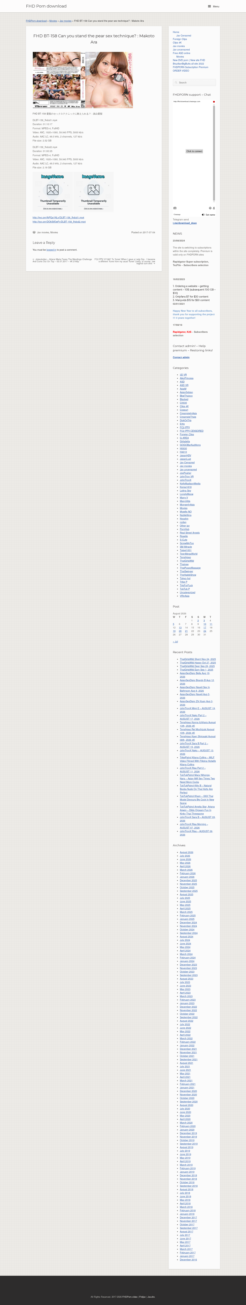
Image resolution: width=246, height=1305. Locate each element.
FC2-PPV (185, 427)
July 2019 (185, 1150)
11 (211, 624)
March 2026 (186, 869)
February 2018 (188, 1210)
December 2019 (188, 1133)
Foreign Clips (180, 39)
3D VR (183, 374)
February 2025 (188, 915)
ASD (182, 381)
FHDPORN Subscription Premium (190, 67)
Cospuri (184, 409)
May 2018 (185, 1199)
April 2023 (185, 992)
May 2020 (185, 1115)
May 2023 (185, 989)
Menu (215, 6)
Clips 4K (177, 42)
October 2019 (187, 1140)
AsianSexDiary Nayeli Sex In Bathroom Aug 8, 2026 (195, 688)
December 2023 (188, 964)
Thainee (184, 564)
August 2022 (186, 1020)
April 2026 (185, 866)
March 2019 (186, 1164)
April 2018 (185, 1203)
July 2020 (185, 1108)
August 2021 (186, 1063)
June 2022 (185, 1027)
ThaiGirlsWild (187, 560)
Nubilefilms (185, 515)
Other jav (185, 525)
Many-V (184, 497)
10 (204, 624)
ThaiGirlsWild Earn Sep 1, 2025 (196, 669)
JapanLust (185, 459)
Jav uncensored (181, 49)
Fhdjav (142, 1296)
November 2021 (188, 1052)
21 (186, 631)
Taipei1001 (186, 550)
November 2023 (188, 968)
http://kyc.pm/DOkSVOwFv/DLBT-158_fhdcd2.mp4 (59, 221)
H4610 (183, 452)
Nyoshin (184, 518)
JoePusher (185, 473)
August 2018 (186, 1189)
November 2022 (188, 1010)
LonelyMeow (186, 494)
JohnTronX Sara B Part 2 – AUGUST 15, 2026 (194, 745)
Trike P (183, 581)
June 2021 (185, 1070)
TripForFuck (186, 585)
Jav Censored (183, 35)
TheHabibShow (188, 574)
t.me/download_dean (185, 223)
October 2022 (187, 1013)
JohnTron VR (187, 476)
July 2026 (185, 855)
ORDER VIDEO (181, 70)
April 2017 (185, 1245)
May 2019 (185, 1157)
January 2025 (187, 919)
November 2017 (188, 1221)
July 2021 (185, 1066)
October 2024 (187, 929)
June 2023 (185, 985)
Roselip (184, 536)
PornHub (184, 529)
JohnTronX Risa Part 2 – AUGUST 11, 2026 (193, 769)
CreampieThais (188, 416)
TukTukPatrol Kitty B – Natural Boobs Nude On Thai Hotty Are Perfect (196, 789)
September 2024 (189, 933)
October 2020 (187, 1098)
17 (204, 627)
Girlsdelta (185, 441)
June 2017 (185, 1238)
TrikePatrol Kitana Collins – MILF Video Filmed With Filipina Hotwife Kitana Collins (198, 761)
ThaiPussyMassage (190, 567)
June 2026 (185, 859)
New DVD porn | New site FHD (189, 60)
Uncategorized (187, 592)
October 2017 (187, 1224)
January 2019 (187, 1171)
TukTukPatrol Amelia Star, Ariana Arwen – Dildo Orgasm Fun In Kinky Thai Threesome (197, 810)
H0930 (183, 448)
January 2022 (187, 1045)
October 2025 (187, 887)
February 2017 (188, 1252)
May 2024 (185, 947)
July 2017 (185, 1235)
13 (180, 627)
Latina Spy (185, 490)
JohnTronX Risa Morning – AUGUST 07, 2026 (194, 825)
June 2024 (185, 943)
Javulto (151, 1296)
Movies (53, 20)
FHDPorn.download (36, 20)
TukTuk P (185, 588)
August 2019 (186, 1147)
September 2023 (189, 975)
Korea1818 (186, 487)
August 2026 (186, 852)
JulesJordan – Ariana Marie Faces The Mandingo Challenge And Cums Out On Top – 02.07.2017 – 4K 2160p (62, 260)
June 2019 (185, 1154)
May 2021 (185, 1073)
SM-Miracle (186, 546)
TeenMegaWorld (188, 553)
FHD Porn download (46, 6)
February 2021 (188, 1084)
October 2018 (187, 1182)
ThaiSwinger (186, 571)
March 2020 (186, 1122)
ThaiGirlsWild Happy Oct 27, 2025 (198, 662)
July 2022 (185, 1024)
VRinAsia (184, 595)
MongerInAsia (187, 504)
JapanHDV (185, 455)
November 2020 (188, 1094)
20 (180, 631)
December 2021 (188, 1048)
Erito (182, 423)
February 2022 (188, 1041)
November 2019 (188, 1136)
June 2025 (185, 901)
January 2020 (187, 1129)
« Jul (175, 641)
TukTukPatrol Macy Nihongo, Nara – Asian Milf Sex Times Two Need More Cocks (197, 778)
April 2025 (185, 908)
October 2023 (187, 971)
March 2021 (186, 1080)
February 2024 (188, 957)
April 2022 (185, 1034)
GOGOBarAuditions (190, 444)
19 (174, 631)
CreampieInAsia (188, 413)
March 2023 (186, 996)
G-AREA (184, 437)
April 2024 (185, 950)
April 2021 (185, 1077)
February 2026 (188, 873)
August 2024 (186, 936)
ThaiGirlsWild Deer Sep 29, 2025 (197, 666)
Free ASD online (181, 53)
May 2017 (185, 1242)
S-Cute (183, 539)
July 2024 (185, 940)
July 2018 (185, 1192)
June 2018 (185, 1196)
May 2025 (185, 905)
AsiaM (183, 388)
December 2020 (188, 1091)
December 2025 (188, 880)
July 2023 (185, 982)
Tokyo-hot (185, 578)
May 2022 (185, 1031)
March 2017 (186, 1249)
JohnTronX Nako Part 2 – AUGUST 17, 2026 (193, 717)
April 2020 (185, 1119)
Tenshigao (185, 557)
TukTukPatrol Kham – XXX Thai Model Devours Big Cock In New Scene (197, 799)
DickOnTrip (185, 420)
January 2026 (187, 876)
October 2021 (187, 1056)
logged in (51, 249)
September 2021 (189, 1059)
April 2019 (185, 1161)
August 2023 (186, 978)
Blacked (184, 399)
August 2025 (186, 894)
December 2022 (188, 1006)
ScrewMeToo (187, 543)
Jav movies (65, 20)
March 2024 (186, 954)
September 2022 (189, 1017)
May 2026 (185, 862)
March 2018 (186, 1207)
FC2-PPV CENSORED (191, 430)
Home (176, 32)
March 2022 (186, 1038)
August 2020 (186, 1105)
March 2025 (186, 912)
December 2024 (188, 922)
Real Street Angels (190, 532)
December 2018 (188, 1175)
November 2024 (188, 926)
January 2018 (187, 1214)
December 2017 (188, 1217)
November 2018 (188, 1178)
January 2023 (187, 1003)
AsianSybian (186, 392)
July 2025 (185, 897)
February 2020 (188, 1126)
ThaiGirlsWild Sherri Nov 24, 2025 (198, 659)
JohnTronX (185, 480)
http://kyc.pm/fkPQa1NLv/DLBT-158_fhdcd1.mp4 (58, 217)
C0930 (183, 402)
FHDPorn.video (129, 1296)
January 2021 (187, 1087)
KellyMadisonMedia (190, 483)
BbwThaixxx (186, 395)
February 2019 (188, 1168)
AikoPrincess (186, 378)
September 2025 (189, 890)
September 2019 (189, 1143)
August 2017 (186, 1231)
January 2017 (187, 1256)
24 (204, 631)
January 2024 (187, 961)
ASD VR (184, 385)
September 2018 (189, 1185)
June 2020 (185, 1112)
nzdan (183, 522)
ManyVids (185, 501)
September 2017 (189, 1228)
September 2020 (189, 1101)
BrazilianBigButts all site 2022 (188, 63)
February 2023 (188, 999)
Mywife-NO (186, 511)
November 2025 (188, 883)
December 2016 (188, 1259)
